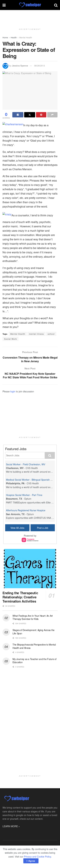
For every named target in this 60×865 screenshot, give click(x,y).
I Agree (31, 860)
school (51, 333)
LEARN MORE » (11, 826)
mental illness (36, 333)
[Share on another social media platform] (52, 114)
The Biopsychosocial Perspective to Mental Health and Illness (34, 646)
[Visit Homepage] (30, 5)
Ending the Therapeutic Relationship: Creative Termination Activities (20, 597)
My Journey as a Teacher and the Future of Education (34, 660)
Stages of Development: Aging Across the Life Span (33, 631)
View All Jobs (17, 527)
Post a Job (42, 527)
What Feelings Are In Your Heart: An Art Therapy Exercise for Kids (32, 617)
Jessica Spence (20, 65)
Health (14, 37)
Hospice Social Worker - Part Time (24, 495)
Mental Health (25, 37)
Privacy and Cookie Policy (37, 856)
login (12, 391)
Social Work (10, 338)
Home (5, 37)
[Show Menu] (4, 5)
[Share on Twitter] (29, 114)
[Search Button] (56, 5)
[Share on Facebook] (17, 114)
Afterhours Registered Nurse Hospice (25, 510)
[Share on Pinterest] (41, 114)
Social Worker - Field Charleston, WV (25, 464)
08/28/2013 (39, 65)
